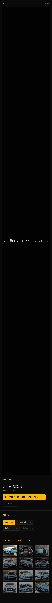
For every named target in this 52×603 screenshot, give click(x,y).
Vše (9, 522)
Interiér (11, 528)
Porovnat (10, 504)
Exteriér (25, 522)
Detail (28, 528)
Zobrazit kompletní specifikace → (24, 497)
